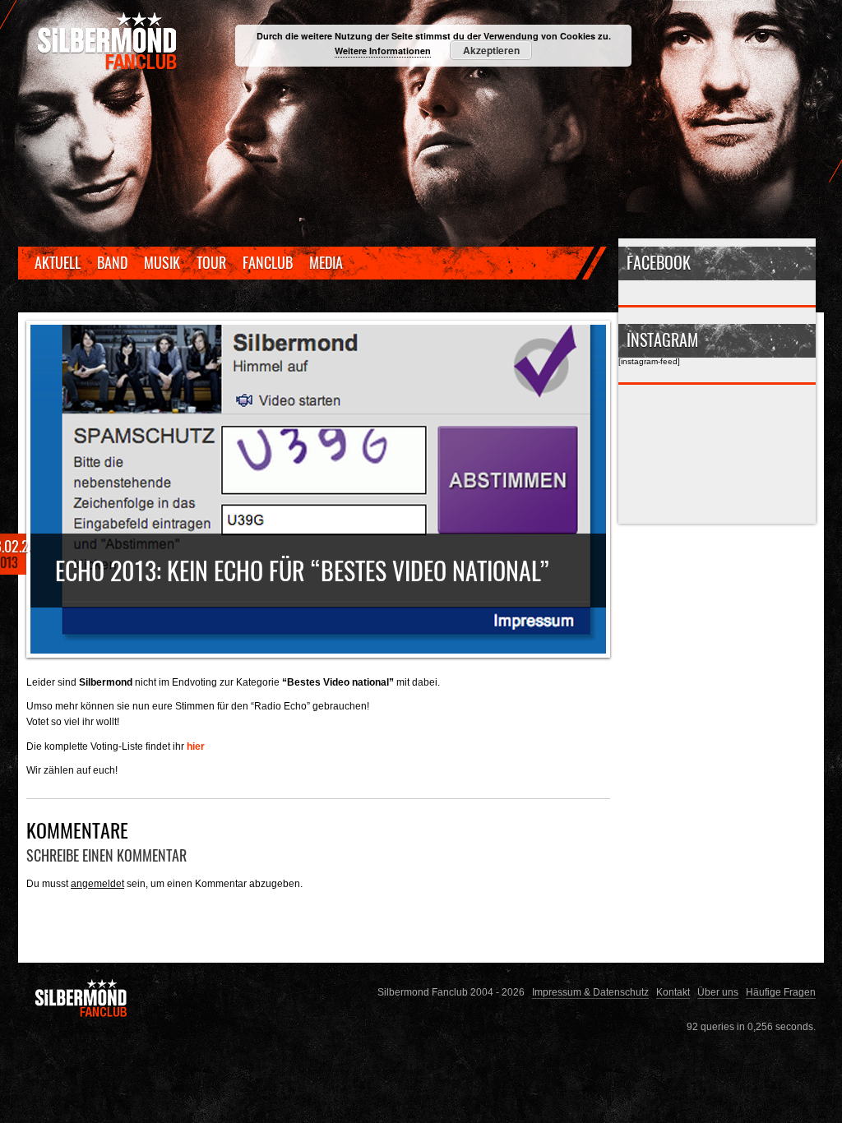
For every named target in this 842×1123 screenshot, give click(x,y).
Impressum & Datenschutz (590, 992)
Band (112, 262)
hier (196, 746)
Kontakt (673, 992)
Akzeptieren (491, 50)
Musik (162, 262)
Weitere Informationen (383, 50)
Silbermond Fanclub (109, 41)
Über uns (717, 992)
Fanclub (268, 262)
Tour (211, 262)
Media (326, 262)
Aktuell (58, 262)
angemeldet (97, 883)
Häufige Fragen (781, 992)
